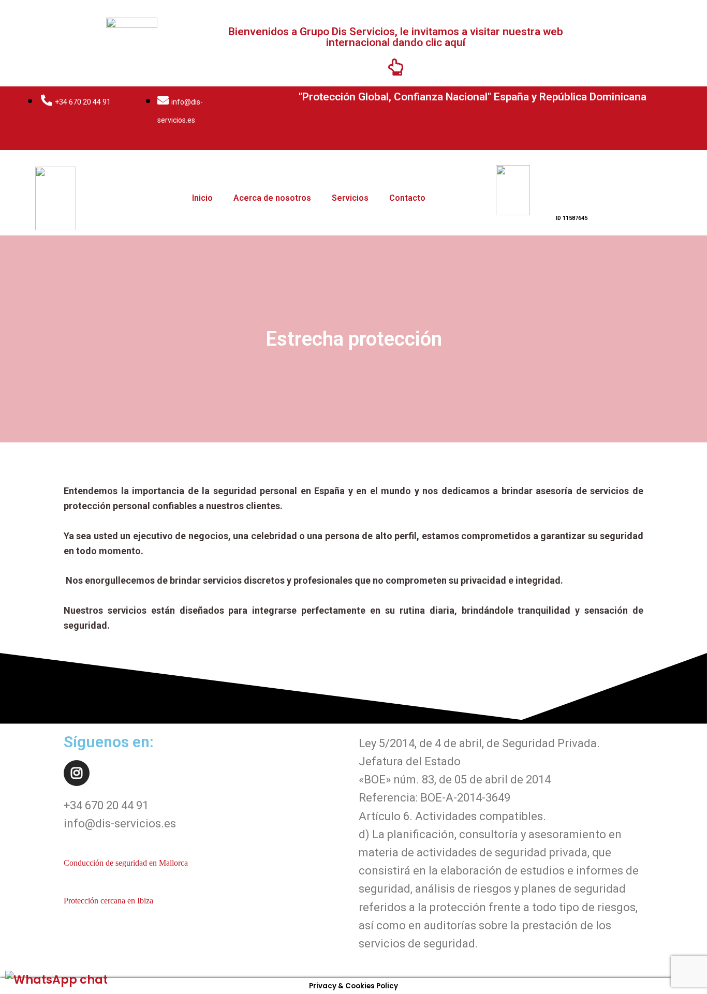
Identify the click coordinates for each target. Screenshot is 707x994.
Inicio (202, 198)
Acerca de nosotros (272, 198)
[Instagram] (77, 773)
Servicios (350, 198)
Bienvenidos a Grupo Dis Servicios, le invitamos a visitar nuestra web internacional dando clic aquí (395, 37)
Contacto (407, 198)
